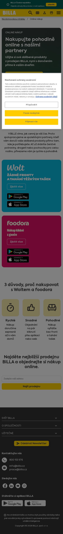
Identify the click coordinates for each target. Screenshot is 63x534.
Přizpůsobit (31, 104)
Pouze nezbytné (31, 113)
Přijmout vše (31, 121)
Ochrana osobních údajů (46, 96)
